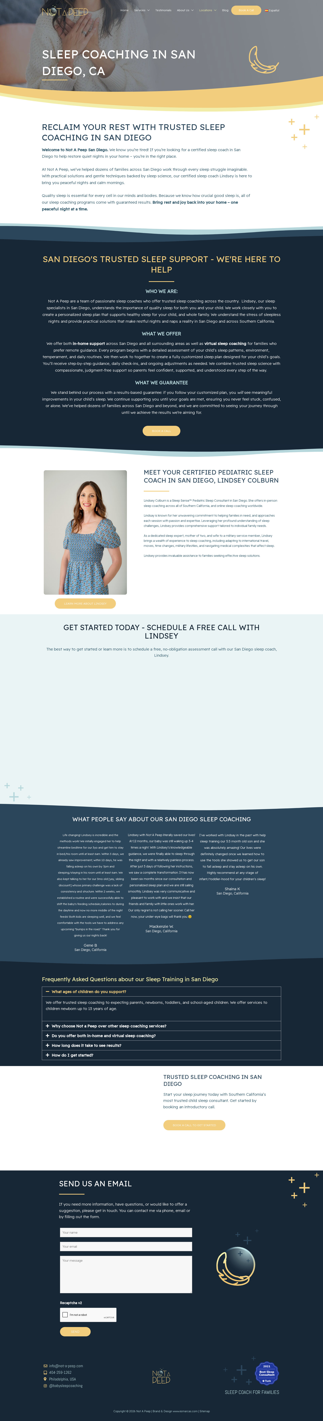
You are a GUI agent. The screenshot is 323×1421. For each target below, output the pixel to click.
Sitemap (205, 1411)
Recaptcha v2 (71, 1303)
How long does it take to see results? (86, 1045)
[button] (161, 991)
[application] (147, 10)
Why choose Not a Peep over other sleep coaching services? (109, 1025)
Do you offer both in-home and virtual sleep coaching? (104, 1035)
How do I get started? (72, 1055)
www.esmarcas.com (185, 1411)
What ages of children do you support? (89, 991)
